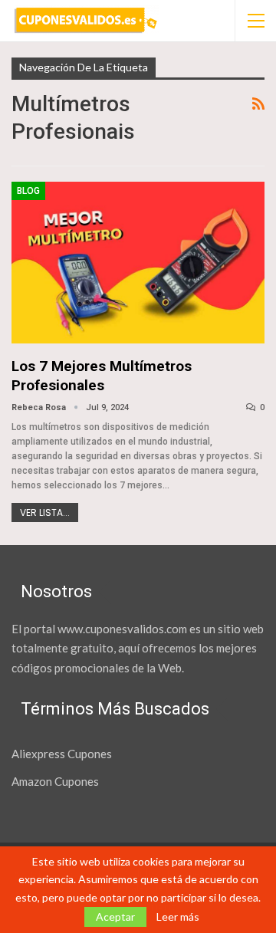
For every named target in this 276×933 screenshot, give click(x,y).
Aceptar (115, 916)
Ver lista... (45, 512)
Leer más (177, 917)
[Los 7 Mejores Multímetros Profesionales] (138, 262)
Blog (28, 191)
